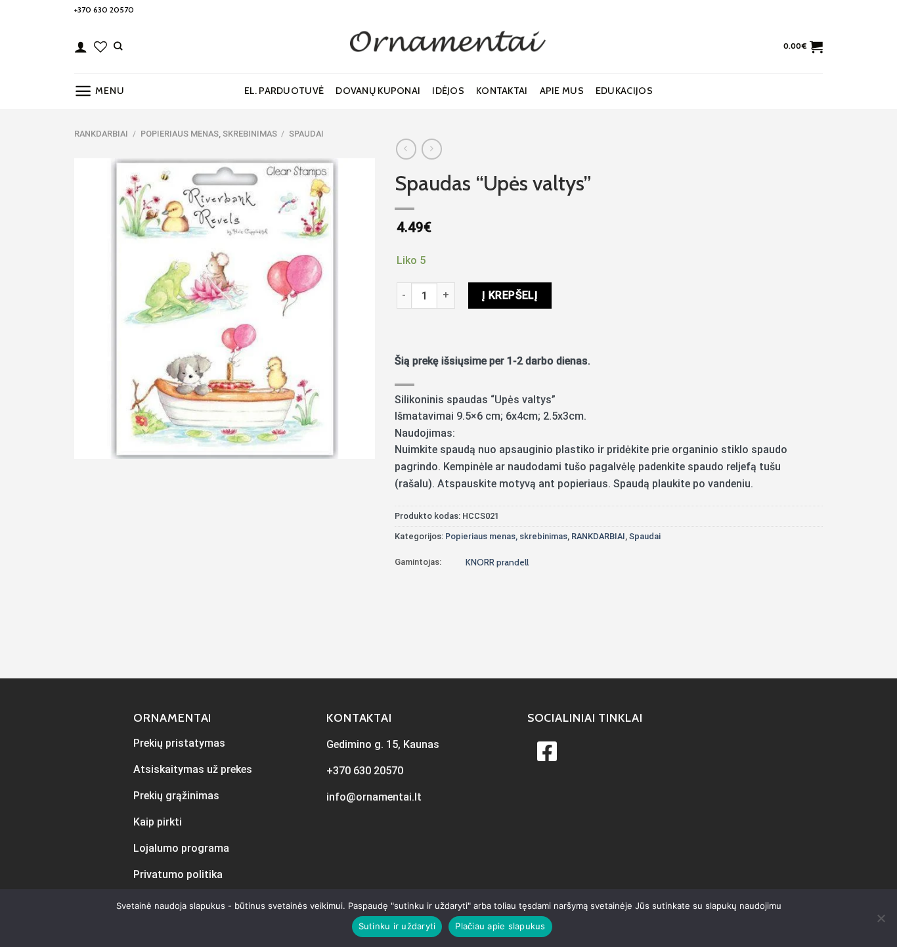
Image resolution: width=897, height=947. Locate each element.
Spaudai (306, 134)
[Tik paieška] (118, 46)
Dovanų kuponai (378, 91)
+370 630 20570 (104, 9)
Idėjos (448, 91)
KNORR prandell (497, 562)
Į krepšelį (510, 295)
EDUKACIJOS (624, 91)
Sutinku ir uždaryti (397, 926)
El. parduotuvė (284, 91)
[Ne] (880, 922)
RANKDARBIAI (101, 134)
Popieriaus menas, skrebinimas (209, 134)
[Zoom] (91, 443)
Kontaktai (502, 91)
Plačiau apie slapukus (500, 926)
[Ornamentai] (448, 46)
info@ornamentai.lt (374, 797)
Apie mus (562, 91)
